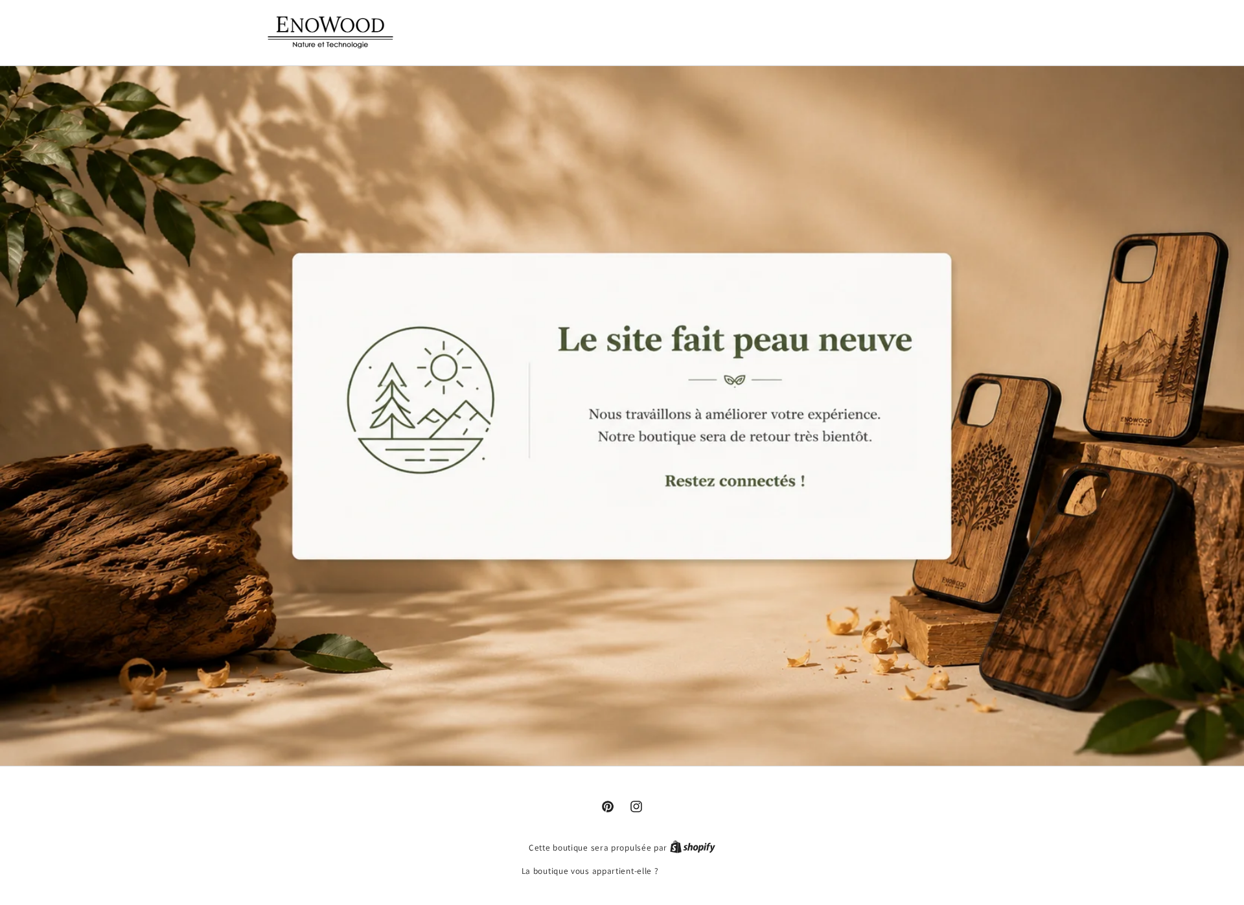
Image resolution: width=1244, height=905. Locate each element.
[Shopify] (692, 847)
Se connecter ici (691, 870)
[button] (910, 31)
